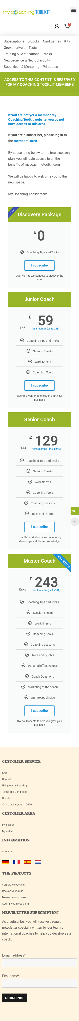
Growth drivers (14, 48)
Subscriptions (14, 41)
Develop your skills (12, 891)
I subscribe (39, 265)
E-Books (34, 41)
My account (9, 824)
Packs (47, 54)
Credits (6, 798)
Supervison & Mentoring (21, 67)
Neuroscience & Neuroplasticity (27, 60)
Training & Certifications (21, 54)
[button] (73, 10)
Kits (67, 41)
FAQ (4, 772)
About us (7, 851)
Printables (50, 67)
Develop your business (15, 897)
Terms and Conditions (14, 791)
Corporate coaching (13, 884)
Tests (33, 48)
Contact (6, 779)
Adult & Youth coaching (15, 903)
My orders (7, 831)
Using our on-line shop (15, 785)
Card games (52, 41)
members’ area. (26, 141)
